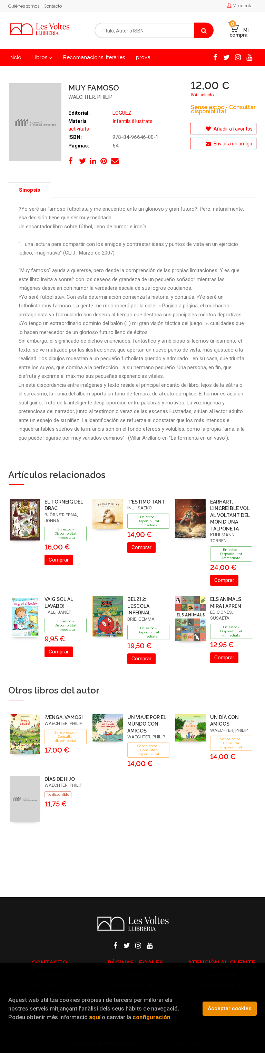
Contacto (53, 6)
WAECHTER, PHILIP (90, 97)
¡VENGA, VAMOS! (64, 717)
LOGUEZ (121, 113)
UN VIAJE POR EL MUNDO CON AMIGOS (146, 724)
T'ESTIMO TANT (146, 502)
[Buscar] (204, 30)
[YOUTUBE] (249, 56)
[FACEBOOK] (215, 56)
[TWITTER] (226, 56)
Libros (40, 57)
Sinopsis (29, 190)
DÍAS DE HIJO (60, 779)
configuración (151, 1017)
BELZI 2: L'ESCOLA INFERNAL (139, 605)
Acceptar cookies (229, 1008)
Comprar (59, 560)
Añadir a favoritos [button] (233, 129)
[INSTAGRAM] (238, 56)
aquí (94, 1017)
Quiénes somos (23, 6)
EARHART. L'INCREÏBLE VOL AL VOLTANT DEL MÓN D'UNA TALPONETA (230, 515)
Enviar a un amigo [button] (232, 143)
